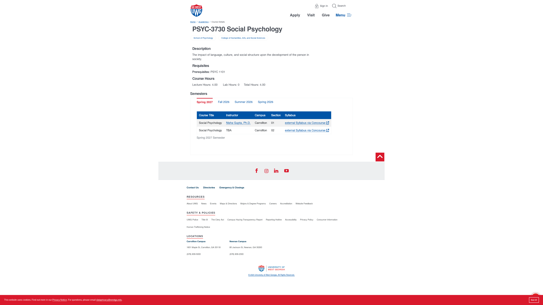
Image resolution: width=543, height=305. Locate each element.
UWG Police (192, 219)
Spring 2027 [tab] (205, 102)
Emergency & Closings (231, 187)
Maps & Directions (228, 203)
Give (326, 15)
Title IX (205, 219)
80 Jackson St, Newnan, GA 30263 (246, 247)
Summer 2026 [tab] (244, 102)
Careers (273, 203)
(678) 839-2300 (237, 253)
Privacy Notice (59, 300)
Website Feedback (304, 203)
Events (213, 203)
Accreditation (286, 203)
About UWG (192, 203)
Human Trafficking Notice (198, 226)
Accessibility (291, 219)
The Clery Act (217, 219)
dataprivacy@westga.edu (109, 300)
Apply (295, 15)
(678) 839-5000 (194, 253)
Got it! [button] (534, 300)
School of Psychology (203, 38)
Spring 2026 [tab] (265, 102)
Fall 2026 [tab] (223, 102)
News (204, 203)
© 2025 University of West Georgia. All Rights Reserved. (271, 275)
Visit (311, 15)
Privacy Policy (306, 219)
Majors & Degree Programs (253, 203)
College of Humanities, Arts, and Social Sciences (243, 38)
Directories (209, 187)
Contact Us (193, 187)
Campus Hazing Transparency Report (244, 219)
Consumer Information (327, 219)
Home (193, 22)
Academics (204, 22)
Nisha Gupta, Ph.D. (238, 122)
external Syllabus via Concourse (307, 122)
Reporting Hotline (274, 219)
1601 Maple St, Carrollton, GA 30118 (203, 247)
